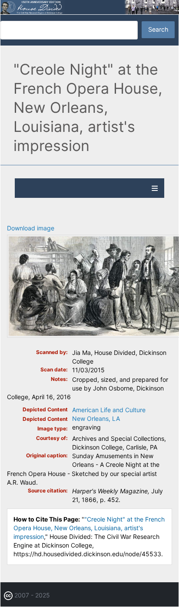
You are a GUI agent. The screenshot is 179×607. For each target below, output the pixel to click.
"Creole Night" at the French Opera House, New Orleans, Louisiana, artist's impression (89, 527)
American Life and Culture (109, 409)
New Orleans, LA (96, 418)
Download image (30, 228)
